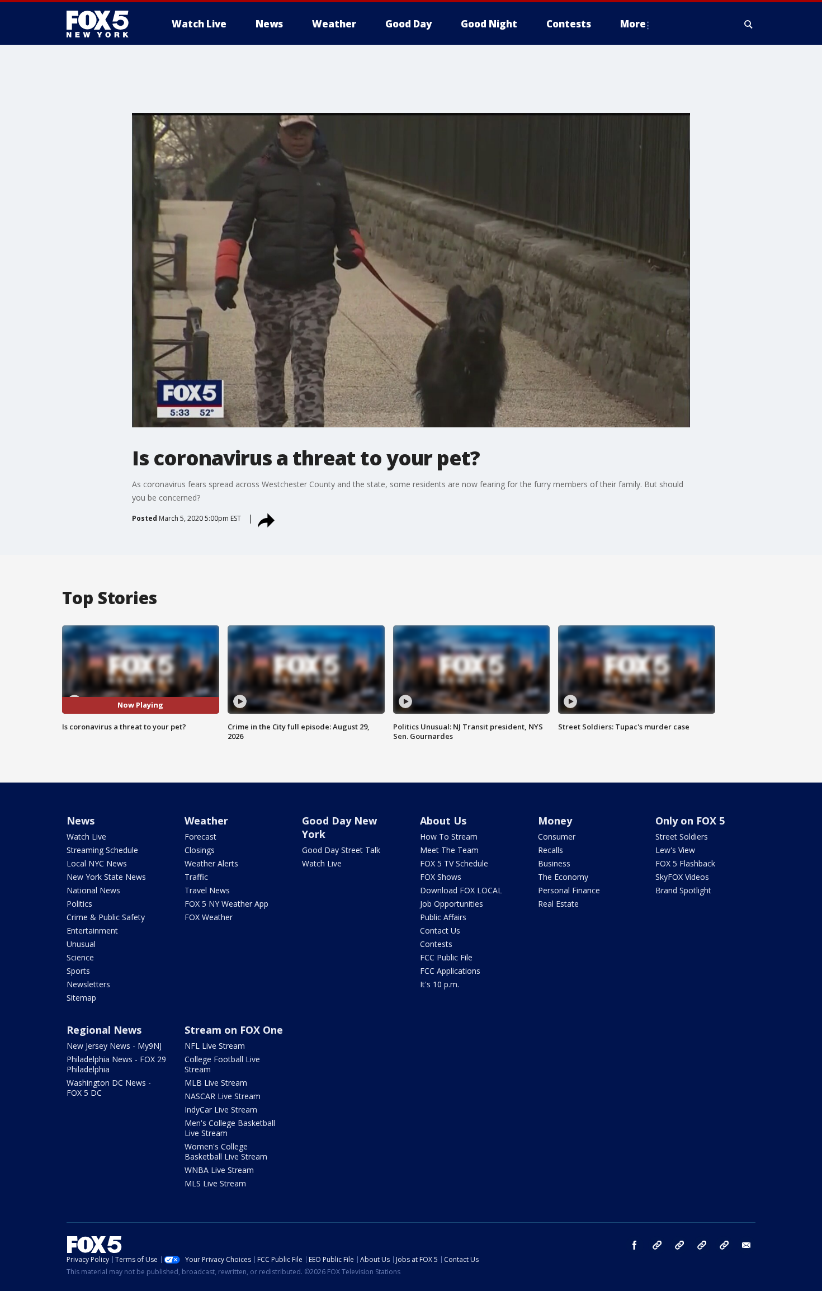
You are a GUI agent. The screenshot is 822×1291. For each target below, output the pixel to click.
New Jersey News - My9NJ (114, 1045)
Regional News (104, 1029)
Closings (200, 850)
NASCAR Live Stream (223, 1096)
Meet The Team (449, 850)
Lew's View (675, 850)
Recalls (550, 850)
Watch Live (86, 836)
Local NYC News (97, 863)
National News (93, 890)
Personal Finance (569, 890)
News (81, 820)
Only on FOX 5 (690, 820)
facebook (635, 1245)
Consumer (556, 836)
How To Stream (449, 836)
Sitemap (81, 997)
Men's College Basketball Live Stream (230, 1128)
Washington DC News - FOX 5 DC (109, 1087)
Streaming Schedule (102, 850)
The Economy (563, 876)
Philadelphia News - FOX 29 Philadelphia (116, 1064)
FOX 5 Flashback (685, 863)
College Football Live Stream (222, 1064)
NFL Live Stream (215, 1045)
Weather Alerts (211, 863)
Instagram (657, 1245)
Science (80, 957)
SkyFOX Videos (682, 876)
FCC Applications (450, 970)
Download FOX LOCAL (461, 890)
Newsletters (88, 984)
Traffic (196, 876)
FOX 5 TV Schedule (454, 863)
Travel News (207, 890)
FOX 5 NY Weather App (226, 903)
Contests (436, 944)
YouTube (702, 1245)
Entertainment (92, 930)
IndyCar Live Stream (221, 1109)
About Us (443, 820)
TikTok (679, 1245)
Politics (79, 903)
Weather (206, 820)
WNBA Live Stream (219, 1170)
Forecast (200, 836)
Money (555, 820)
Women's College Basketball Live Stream (226, 1151)
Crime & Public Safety (106, 917)
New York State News (106, 876)
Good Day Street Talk (341, 850)
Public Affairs (443, 917)
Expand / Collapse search (748, 24)
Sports (78, 970)
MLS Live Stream (215, 1183)
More (633, 23)
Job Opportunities (451, 903)
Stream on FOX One (234, 1029)
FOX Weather (209, 917)
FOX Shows (440, 876)
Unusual (81, 944)
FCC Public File (446, 957)
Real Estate (558, 903)
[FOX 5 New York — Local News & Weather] (103, 24)
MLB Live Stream (216, 1082)
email (746, 1245)
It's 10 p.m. (439, 984)
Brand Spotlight (683, 890)
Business (554, 863)
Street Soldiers (681, 836)
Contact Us (440, 930)
